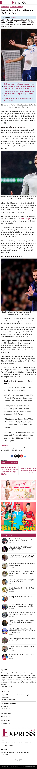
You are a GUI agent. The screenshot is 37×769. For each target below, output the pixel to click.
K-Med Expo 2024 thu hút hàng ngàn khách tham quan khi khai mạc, (28, 470)
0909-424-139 (9, 745)
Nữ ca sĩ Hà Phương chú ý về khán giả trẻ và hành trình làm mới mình (22, 539)
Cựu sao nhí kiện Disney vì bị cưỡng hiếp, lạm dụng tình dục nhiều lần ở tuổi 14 (22, 556)
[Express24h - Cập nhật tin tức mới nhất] (19, 2)
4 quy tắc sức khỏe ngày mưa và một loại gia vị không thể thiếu (22, 639)
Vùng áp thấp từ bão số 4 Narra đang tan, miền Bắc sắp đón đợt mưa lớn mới (22, 613)
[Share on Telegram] (25, 456)
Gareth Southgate (25, 219)
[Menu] (1, 2)
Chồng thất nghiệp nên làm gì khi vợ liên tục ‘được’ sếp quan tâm (22, 580)
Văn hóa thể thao (16, 6)
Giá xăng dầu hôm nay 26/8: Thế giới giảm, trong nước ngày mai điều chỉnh (21, 605)
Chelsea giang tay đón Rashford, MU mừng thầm (19, 84)
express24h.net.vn (7, 766)
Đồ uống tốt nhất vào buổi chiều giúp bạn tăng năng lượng (22, 564)
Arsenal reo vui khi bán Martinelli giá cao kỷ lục (19, 91)
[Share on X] (15, 456)
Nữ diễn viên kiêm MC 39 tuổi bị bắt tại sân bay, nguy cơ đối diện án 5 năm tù (21, 572)
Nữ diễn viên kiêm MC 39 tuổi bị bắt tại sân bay (21, 647)
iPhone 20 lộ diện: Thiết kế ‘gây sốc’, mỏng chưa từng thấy (20, 548)
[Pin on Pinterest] (21, 456)
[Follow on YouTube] (20, 759)
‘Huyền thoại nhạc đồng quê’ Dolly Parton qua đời (22, 589)
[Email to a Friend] (18, 456)
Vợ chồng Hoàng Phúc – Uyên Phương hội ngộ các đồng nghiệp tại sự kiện (21, 621)
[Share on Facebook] (12, 456)
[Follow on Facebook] (16, 759)
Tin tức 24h (5, 6)
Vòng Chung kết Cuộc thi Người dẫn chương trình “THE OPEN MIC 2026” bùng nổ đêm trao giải (19, 87)
